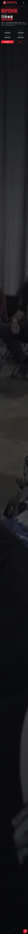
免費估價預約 (6, 41)
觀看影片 (20, 41)
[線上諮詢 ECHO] (25, 931)
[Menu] (23, 3)
